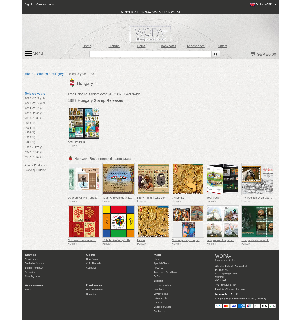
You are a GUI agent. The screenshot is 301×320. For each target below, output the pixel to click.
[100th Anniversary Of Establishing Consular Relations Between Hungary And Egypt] (118, 179)
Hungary (58, 74)
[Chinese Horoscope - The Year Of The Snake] (84, 221)
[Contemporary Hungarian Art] (188, 221)
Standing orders (33, 276)
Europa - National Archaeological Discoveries (268, 240)
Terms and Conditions (165, 272)
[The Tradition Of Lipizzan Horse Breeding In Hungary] (257, 179)
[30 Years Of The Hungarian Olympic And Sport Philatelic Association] (84, 179)
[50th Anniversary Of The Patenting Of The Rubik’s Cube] (118, 221)
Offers (222, 46)
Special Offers (161, 263)
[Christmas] (188, 179)
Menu (37, 53)
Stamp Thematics (34, 267)
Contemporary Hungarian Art (189, 240)
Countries (30, 272)
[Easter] (153, 221)
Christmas (178, 197)
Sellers (28, 289)
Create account (45, 4)
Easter (141, 240)
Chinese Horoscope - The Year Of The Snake (95, 240)
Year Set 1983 (76, 142)
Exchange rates (162, 285)
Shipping (158, 280)
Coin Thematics (94, 263)
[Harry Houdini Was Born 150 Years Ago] (153, 179)
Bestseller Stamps (34, 263)
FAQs (157, 276)
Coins (141, 46)
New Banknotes (94, 289)
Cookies (158, 302)
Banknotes (168, 46)
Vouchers (159, 289)
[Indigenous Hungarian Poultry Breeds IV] (223, 221)
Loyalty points (161, 293)
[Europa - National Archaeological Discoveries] (257, 221)
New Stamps (32, 259)
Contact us (159, 311)
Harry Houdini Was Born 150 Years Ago (161, 197)
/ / (264, 4)
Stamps (114, 46)
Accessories (196, 46)
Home (87, 46)
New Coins (92, 259)
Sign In (29, 4)
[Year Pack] (223, 179)
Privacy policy (161, 298)
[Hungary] (72, 82)
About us (158, 267)
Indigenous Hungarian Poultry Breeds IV (231, 240)
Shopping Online (162, 306)
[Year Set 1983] (84, 123)
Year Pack (213, 197)
